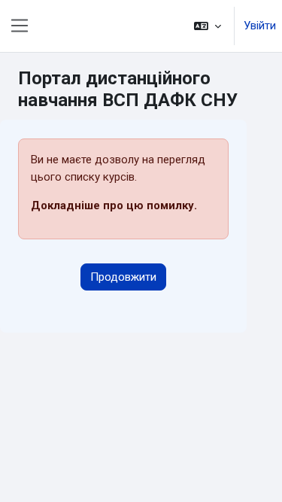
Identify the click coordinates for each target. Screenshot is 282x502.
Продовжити (123, 277)
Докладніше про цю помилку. (114, 205)
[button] (207, 26)
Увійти (260, 25)
